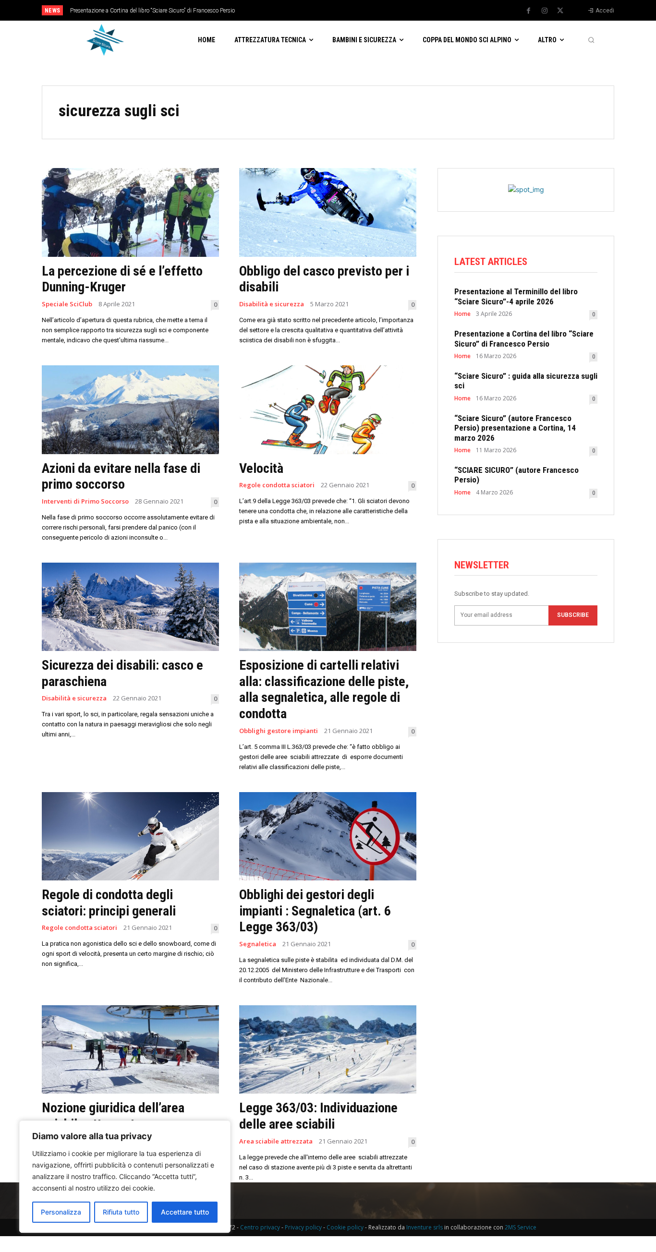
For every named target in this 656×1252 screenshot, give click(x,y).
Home (462, 314)
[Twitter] (560, 11)
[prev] (345, 10)
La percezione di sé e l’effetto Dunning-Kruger (122, 279)
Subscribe (573, 615)
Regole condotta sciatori (277, 485)
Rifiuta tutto (121, 1212)
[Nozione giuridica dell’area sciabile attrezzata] (130, 1049)
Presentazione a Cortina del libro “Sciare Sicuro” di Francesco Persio (152, 10)
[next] (360, 10)
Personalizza (61, 1212)
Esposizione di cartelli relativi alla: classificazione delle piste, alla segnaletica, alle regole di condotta (324, 689)
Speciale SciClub (67, 304)
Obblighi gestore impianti (278, 731)
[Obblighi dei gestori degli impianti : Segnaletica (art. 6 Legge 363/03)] (327, 836)
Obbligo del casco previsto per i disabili (324, 279)
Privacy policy (303, 1227)
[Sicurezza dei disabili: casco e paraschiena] (130, 607)
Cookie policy (345, 1227)
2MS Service (520, 1227)
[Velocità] (327, 409)
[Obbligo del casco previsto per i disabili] (327, 212)
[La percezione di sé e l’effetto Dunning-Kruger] (130, 212)
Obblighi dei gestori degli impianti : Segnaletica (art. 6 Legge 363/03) (315, 911)
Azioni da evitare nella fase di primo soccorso (121, 476)
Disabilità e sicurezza (271, 304)
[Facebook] (528, 11)
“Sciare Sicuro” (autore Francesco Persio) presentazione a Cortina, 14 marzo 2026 (515, 428)
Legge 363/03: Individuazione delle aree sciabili (318, 1116)
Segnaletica (257, 944)
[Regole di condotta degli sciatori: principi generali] (130, 836)
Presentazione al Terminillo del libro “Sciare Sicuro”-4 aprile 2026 (516, 296)
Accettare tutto (185, 1212)
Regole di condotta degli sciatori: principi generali (109, 903)
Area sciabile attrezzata (276, 1141)
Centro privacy (260, 1227)
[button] (591, 40)
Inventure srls (424, 1227)
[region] (125, 1176)
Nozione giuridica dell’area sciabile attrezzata (113, 1116)
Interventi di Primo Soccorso (85, 501)
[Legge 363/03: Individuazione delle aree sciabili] (327, 1049)
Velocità (261, 468)
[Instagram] (544, 11)
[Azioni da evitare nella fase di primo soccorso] (130, 409)
